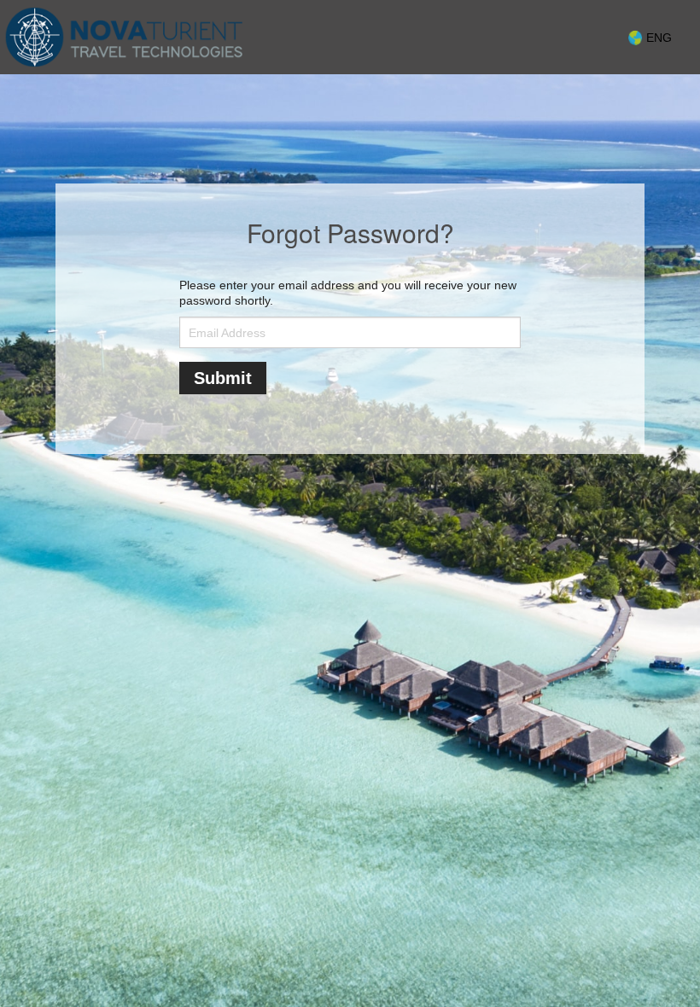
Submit (223, 378)
